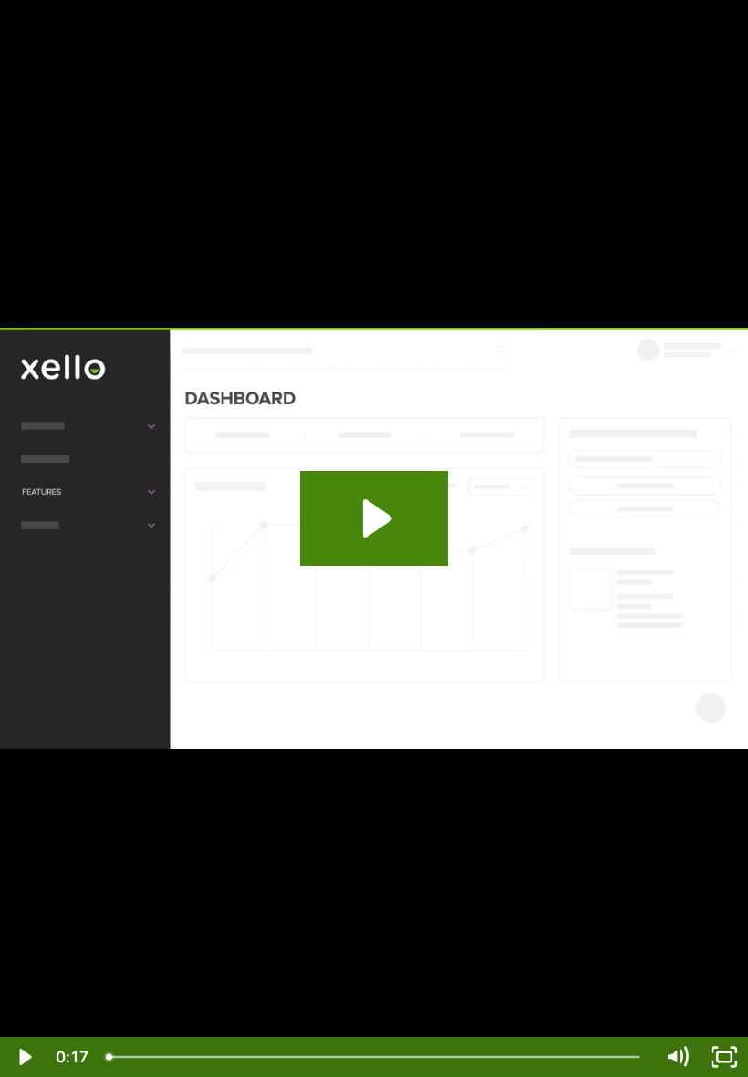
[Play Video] (23, 1057)
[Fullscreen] (724, 1057)
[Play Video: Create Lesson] (374, 518)
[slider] (375, 1057)
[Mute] (677, 1057)
